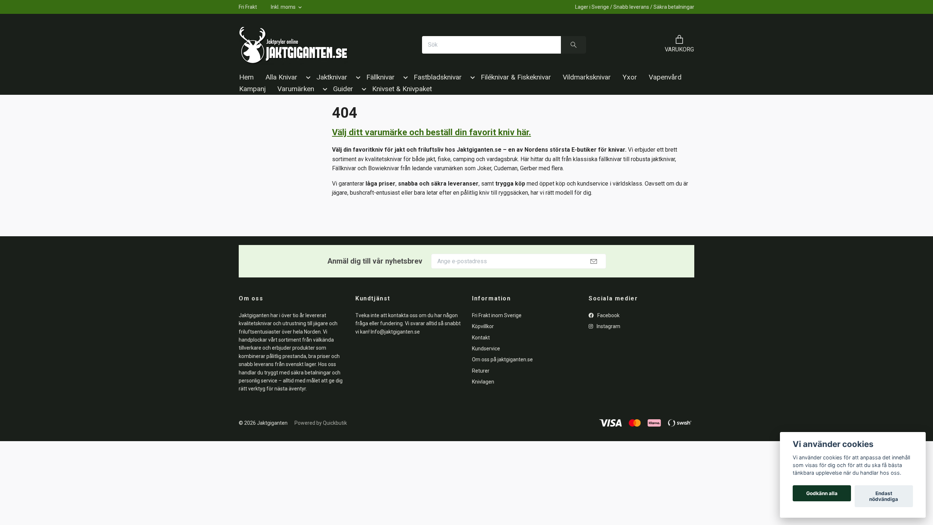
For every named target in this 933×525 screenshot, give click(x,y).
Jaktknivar (331, 77)
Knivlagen (483, 382)
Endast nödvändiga (883, 496)
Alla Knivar (281, 77)
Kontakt (481, 338)
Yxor (629, 77)
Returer (480, 371)
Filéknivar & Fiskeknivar (516, 77)
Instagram (608, 326)
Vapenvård (665, 77)
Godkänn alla (822, 493)
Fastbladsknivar (438, 77)
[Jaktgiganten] (293, 45)
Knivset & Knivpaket (402, 89)
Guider (343, 89)
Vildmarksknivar (587, 77)
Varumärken (295, 89)
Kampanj (252, 89)
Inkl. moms (284, 7)
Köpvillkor (483, 326)
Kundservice (486, 348)
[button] (307, 78)
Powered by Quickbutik (320, 423)
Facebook (608, 315)
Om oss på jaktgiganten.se (502, 359)
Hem (246, 77)
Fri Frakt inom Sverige (497, 315)
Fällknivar (380, 77)
